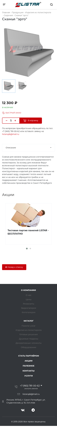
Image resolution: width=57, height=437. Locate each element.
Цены (28, 299)
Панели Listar (28, 326)
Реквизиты (28, 304)
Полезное (28, 366)
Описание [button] (11, 147)
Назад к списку (15, 267)
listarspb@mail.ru (10, 134)
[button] (27, 248)
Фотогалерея (28, 312)
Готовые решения (28, 334)
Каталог (28, 321)
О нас (28, 295)
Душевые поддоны (28, 338)
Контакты (28, 371)
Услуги (28, 376)
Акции (29, 361)
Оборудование (28, 347)
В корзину (32, 120)
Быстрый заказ (13, 113)
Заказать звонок (31, 388)
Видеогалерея (28, 308)
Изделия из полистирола (29, 330)
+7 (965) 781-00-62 (30, 385)
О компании (28, 290)
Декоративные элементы (29, 343)
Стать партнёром (28, 356)
